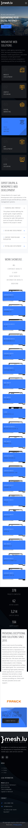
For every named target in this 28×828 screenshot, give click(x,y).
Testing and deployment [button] (12, 246)
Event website (7, 383)
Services (5, 768)
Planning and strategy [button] (11, 208)
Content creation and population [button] (11, 238)
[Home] (7, 3)
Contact (4, 772)
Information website (9, 324)
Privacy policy (17, 825)
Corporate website (8, 295)
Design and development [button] (12, 231)
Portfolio (5, 770)
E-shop (5, 412)
